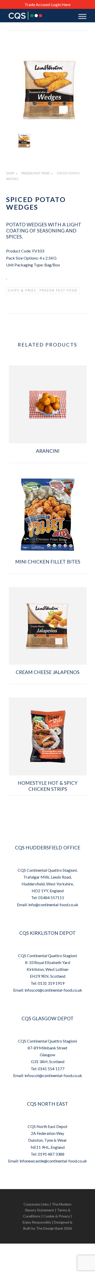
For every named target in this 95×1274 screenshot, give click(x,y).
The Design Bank (49, 1228)
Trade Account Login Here (47, 4)
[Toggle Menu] (82, 16)
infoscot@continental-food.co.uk (53, 990)
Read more (47, 467)
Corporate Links (36, 1204)
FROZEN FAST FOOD (35, 173)
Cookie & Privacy (56, 1216)
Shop (10, 173)
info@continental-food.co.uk (53, 904)
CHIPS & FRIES (22, 290)
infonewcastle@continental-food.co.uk (53, 1160)
